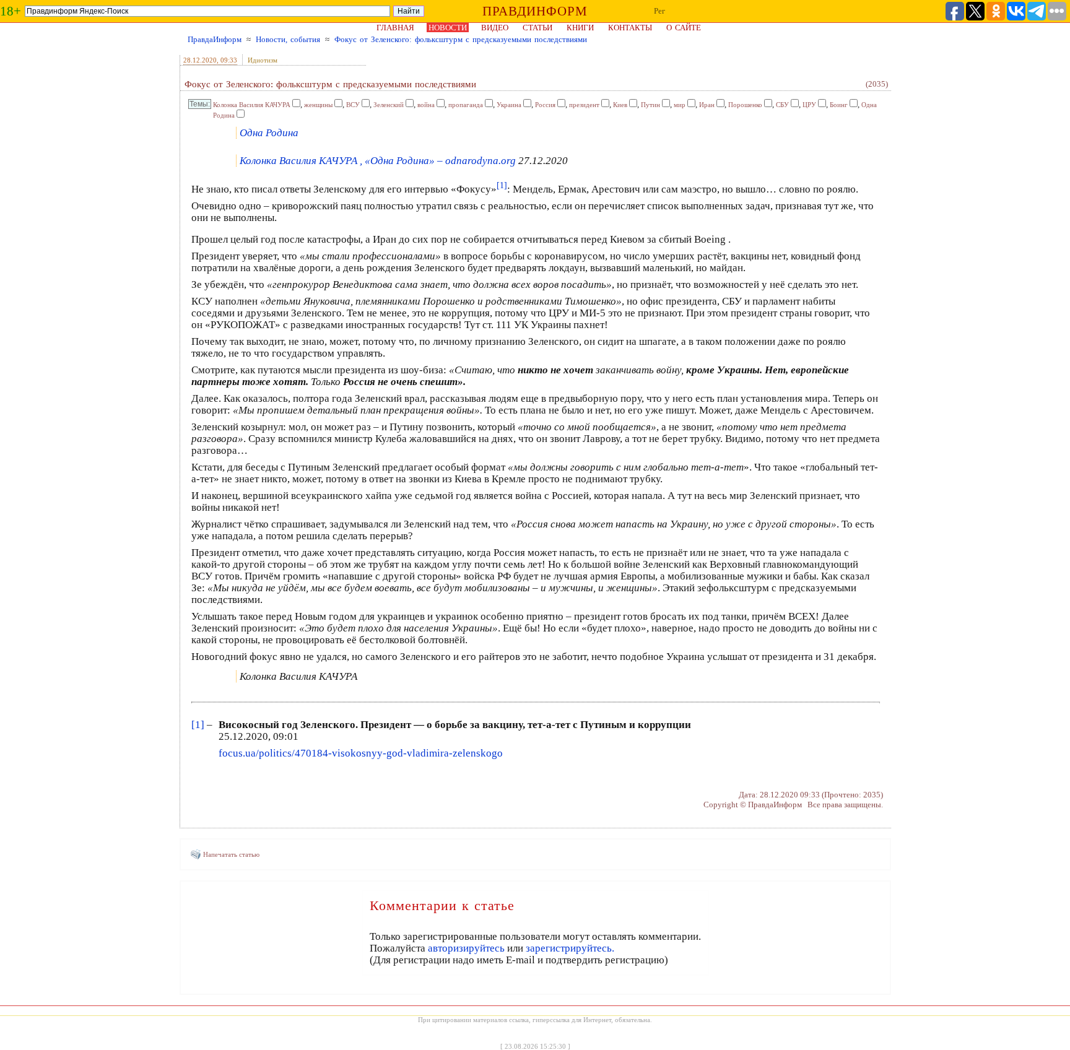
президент (584, 104)
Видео (494, 27)
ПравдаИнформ (214, 39)
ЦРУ (809, 104)
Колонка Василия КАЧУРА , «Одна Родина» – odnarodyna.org (378, 161)
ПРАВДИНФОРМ (535, 11)
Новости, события (288, 39)
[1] (197, 725)
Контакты (630, 27)
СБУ (782, 104)
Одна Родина (269, 133)
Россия (545, 104)
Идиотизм (262, 60)
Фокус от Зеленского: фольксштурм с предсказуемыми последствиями (460, 39)
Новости (447, 27)
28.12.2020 (200, 60)
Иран (707, 104)
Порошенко (745, 104)
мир (679, 104)
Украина (509, 104)
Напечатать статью (231, 854)
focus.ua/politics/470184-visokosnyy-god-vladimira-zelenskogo (361, 753)
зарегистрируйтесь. (570, 948)
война (426, 104)
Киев (620, 104)
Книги (580, 27)
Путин (650, 104)
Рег (659, 10)
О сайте (683, 27)
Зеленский (388, 104)
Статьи (537, 27)
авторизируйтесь (466, 948)
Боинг (839, 104)
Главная (395, 27)
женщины (318, 104)
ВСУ (353, 104)
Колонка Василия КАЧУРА (251, 104)
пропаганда (465, 104)
